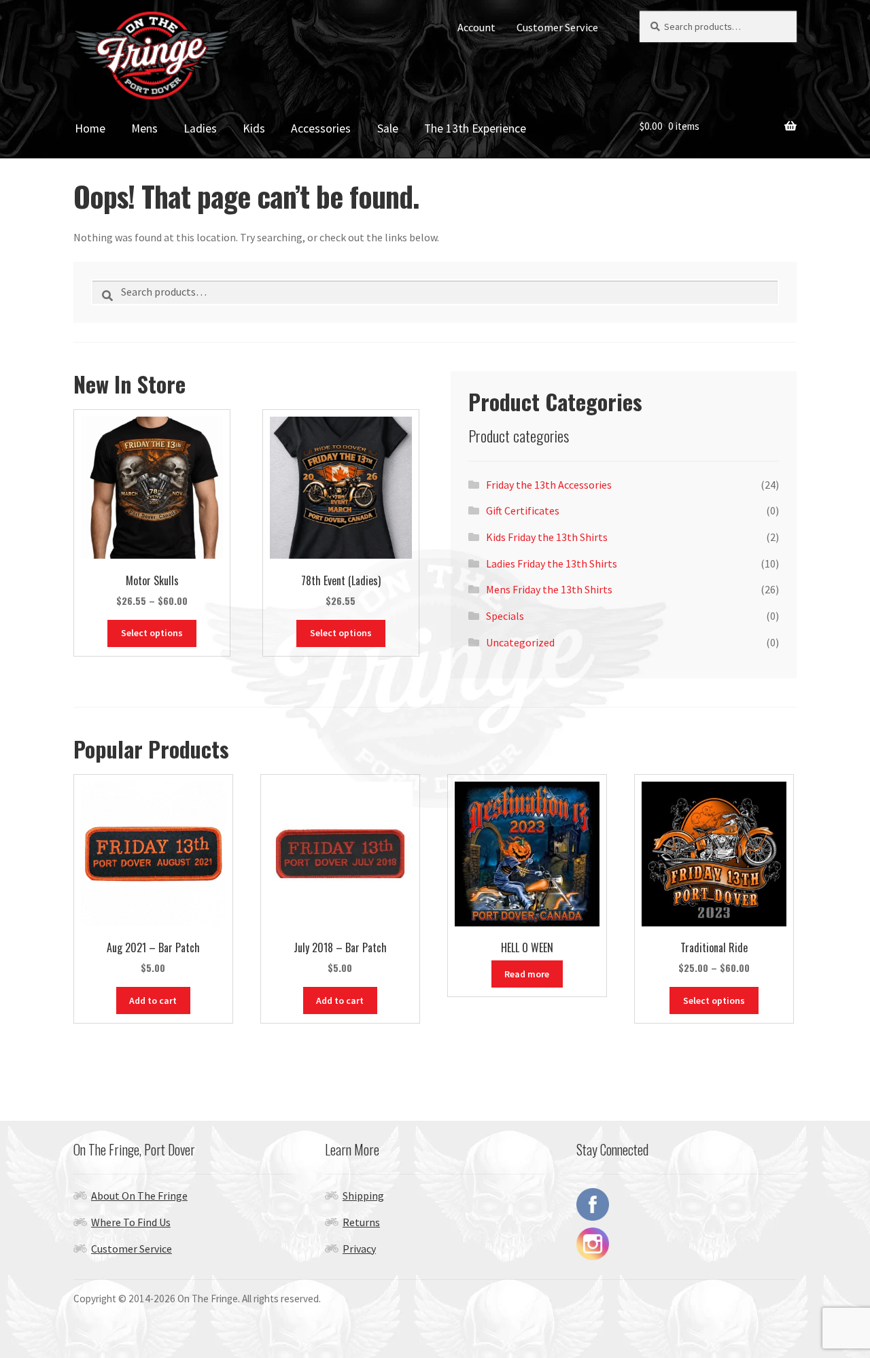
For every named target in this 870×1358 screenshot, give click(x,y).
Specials (505, 616)
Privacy (359, 1248)
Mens (144, 128)
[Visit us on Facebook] (686, 1204)
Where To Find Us (131, 1222)
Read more (526, 974)
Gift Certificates (522, 510)
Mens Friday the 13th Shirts (549, 589)
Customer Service (557, 27)
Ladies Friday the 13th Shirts (551, 563)
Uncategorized (520, 642)
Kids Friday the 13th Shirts (547, 537)
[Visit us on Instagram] (686, 1244)
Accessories (321, 128)
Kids (254, 128)
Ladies (200, 128)
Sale (387, 128)
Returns (361, 1222)
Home (90, 128)
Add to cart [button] (153, 1000)
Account (476, 27)
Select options (152, 633)
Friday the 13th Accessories (549, 484)
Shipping (363, 1195)
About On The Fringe (139, 1195)
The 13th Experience (475, 128)
